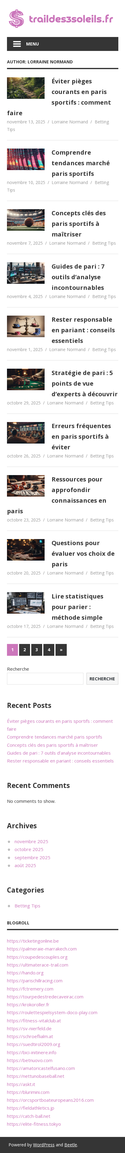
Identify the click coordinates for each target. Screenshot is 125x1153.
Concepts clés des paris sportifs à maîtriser (79, 223)
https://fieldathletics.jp (30, 1108)
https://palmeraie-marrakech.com (42, 949)
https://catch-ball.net (28, 1116)
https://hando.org (25, 973)
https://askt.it (21, 1084)
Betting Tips (104, 243)
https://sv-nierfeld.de (29, 1028)
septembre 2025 (32, 857)
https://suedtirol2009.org (33, 1044)
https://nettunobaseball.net (35, 1076)
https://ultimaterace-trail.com (37, 965)
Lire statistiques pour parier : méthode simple (77, 607)
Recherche (18, 669)
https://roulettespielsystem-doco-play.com (52, 1012)
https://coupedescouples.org (37, 957)
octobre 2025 (29, 849)
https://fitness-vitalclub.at (34, 1020)
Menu (32, 44)
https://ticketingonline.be (33, 941)
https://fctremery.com (30, 989)
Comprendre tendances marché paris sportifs (81, 163)
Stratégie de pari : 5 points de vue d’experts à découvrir (85, 383)
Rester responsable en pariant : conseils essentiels (83, 330)
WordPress (44, 1145)
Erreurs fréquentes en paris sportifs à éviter (81, 436)
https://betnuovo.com (29, 1060)
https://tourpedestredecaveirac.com (45, 997)
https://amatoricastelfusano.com (41, 1068)
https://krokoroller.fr (28, 1004)
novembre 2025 (31, 841)
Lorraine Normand (70, 122)
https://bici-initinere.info (31, 1052)
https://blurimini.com (28, 1092)
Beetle (70, 1145)
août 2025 (25, 865)
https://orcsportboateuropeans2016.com (50, 1100)
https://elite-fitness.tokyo (34, 1124)
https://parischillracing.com (34, 980)
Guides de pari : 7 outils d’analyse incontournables (78, 277)
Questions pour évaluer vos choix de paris (83, 553)
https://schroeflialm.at (30, 1036)
